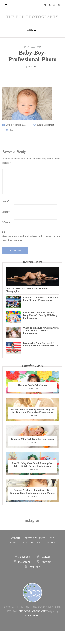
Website (6, 222)
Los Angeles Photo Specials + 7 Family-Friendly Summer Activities (41, 344)
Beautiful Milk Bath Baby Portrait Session (32, 439)
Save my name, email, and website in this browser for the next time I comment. (31, 238)
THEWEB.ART (32, 615)
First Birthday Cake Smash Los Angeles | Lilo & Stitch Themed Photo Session (32, 464)
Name (6, 201)
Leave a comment (45, 125)
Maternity (32, 416)
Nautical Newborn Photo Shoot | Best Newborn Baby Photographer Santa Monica (32, 491)
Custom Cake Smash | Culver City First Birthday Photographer (40, 298)
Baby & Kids (32, 443)
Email (6, 212)
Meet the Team (31, 542)
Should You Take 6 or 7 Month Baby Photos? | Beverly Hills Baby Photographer (40, 315)
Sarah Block (33, 66)
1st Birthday (32, 389)
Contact (50, 542)
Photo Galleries (35, 538)
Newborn (32, 496)
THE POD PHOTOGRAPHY (33, 611)
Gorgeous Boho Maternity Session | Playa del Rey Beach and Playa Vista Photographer (32, 410)
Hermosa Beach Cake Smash (32, 385)
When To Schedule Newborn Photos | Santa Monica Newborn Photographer (41, 330)
